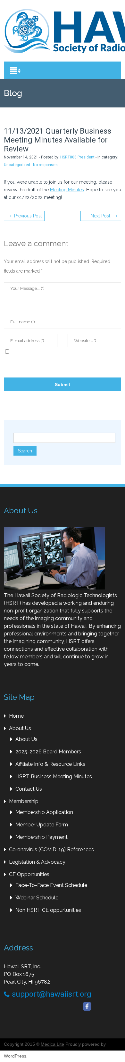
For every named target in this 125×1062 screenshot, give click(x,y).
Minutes (76, 189)
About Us (20, 728)
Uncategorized (17, 165)
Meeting (59, 189)
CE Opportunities (29, 874)
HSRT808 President (77, 157)
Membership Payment (41, 837)
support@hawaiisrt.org (50, 994)
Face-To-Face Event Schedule (51, 885)
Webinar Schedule (36, 898)
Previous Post (28, 215)
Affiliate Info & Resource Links (50, 764)
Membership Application (44, 812)
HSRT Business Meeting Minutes (53, 776)
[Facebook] (87, 1006)
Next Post (100, 215)
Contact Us (28, 789)
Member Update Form (41, 825)
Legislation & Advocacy (37, 862)
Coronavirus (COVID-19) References (51, 849)
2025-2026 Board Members (48, 752)
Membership (23, 801)
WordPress (15, 1055)
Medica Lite (52, 1044)
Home (16, 716)
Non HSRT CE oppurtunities (48, 910)
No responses (45, 165)
